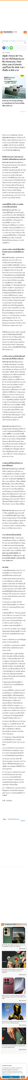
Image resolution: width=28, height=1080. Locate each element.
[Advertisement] (14, 15)
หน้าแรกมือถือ (5, 41)
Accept (11, 1077)
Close (22, 1077)
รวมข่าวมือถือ (12, 41)
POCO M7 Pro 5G (13, 819)
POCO (23, 820)
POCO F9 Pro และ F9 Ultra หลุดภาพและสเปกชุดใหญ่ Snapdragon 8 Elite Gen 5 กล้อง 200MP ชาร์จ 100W (14, 997)
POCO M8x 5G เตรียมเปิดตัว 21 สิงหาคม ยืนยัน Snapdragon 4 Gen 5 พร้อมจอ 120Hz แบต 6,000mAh (13, 971)
